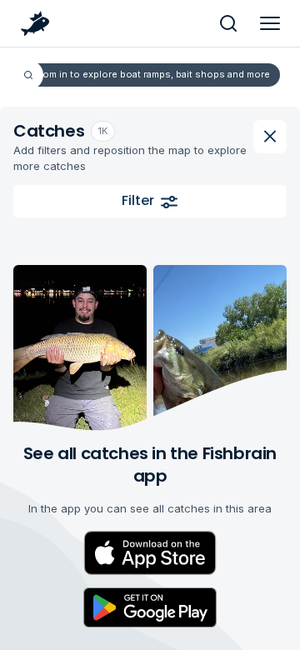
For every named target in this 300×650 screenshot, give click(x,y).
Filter (138, 200)
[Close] (270, 136)
